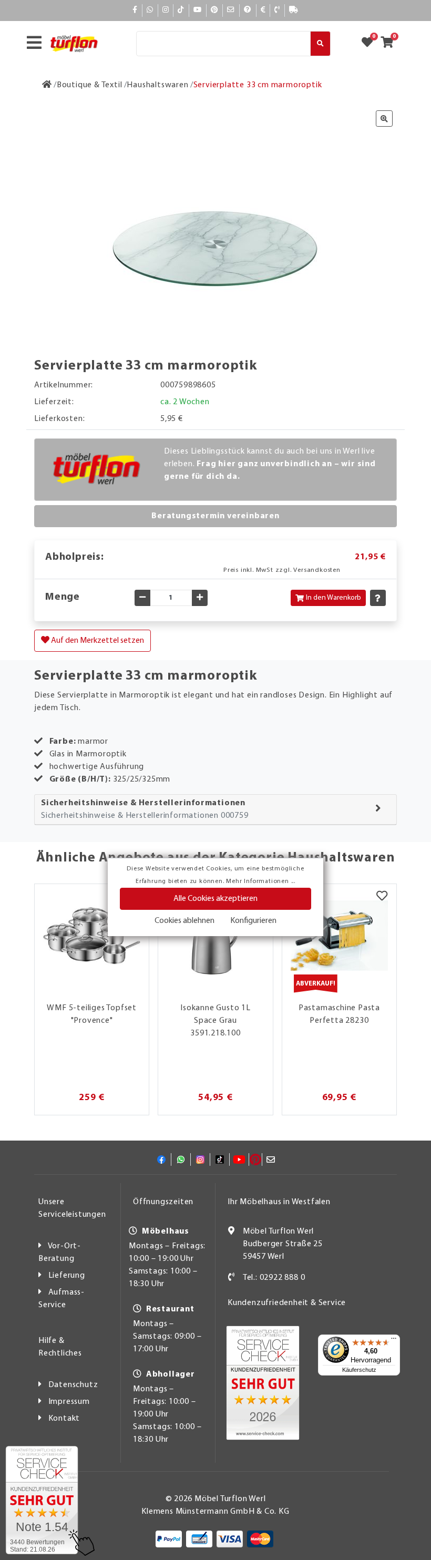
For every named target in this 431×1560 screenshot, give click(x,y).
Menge (62, 597)
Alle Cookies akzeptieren (215, 899)
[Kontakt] (277, 10)
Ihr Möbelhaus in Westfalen (279, 1202)
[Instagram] (165, 10)
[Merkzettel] (382, 897)
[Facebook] (135, 10)
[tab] (215, 810)
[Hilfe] (248, 10)
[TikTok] (181, 10)
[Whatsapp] (150, 10)
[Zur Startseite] (47, 85)
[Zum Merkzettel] (370, 44)
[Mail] (231, 10)
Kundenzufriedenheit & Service (287, 1303)
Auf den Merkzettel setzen (96, 641)
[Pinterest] (214, 10)
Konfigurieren (253, 921)
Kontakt (64, 1418)
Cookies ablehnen (184, 921)
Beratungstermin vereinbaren (215, 516)
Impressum (69, 1402)
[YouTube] (197, 10)
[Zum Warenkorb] (390, 44)
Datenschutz (73, 1385)
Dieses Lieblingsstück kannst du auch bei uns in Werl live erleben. (270, 464)
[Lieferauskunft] (294, 10)
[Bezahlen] (263, 10)
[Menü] (393, 1341)
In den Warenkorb (333, 598)
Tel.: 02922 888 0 (274, 1278)
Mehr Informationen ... (260, 881)
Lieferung (66, 1275)
